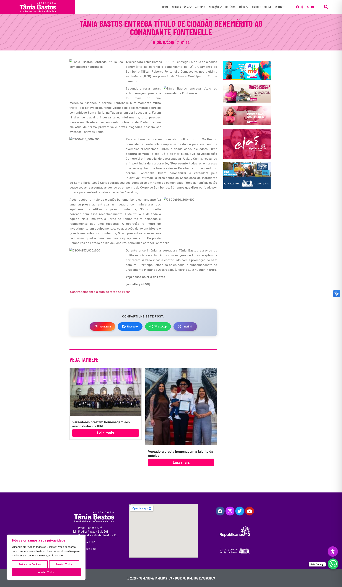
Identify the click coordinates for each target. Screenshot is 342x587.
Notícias (230, 7)
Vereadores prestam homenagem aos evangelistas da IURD (101, 424)
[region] (46, 557)
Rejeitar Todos (64, 564)
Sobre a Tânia (180, 7)
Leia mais (105, 433)
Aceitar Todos (46, 572)
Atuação (214, 7)
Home (165, 7)
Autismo (200, 7)
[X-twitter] (307, 7)
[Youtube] (312, 7)
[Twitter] (239, 511)
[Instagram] (302, 7)
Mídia (242, 7)
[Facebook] (297, 7)
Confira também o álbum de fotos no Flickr (100, 292)
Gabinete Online (262, 7)
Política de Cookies (30, 564)
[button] (326, 7)
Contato (280, 7)
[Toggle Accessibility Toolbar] (332, 551)
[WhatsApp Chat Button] (333, 563)
